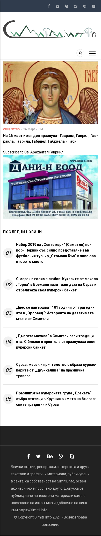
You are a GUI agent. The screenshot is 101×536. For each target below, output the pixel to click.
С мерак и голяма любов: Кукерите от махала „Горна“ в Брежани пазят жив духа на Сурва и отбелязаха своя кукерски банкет (57, 284)
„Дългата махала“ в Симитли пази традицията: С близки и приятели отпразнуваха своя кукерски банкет (55, 341)
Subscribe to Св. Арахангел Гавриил (33, 152)
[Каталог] (50, 29)
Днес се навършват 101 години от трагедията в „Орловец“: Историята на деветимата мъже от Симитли (55, 313)
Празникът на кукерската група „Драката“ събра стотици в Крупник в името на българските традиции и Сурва (56, 399)
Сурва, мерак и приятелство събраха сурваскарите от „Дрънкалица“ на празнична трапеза (56, 370)
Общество (11, 129)
